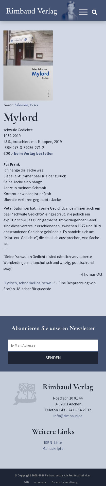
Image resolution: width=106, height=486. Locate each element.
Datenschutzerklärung (64, 482)
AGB (26, 482)
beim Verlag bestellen (33, 153)
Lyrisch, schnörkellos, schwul (29, 282)
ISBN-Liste (53, 442)
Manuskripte (53, 448)
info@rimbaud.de (67, 415)
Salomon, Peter (26, 104)
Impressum (40, 482)
